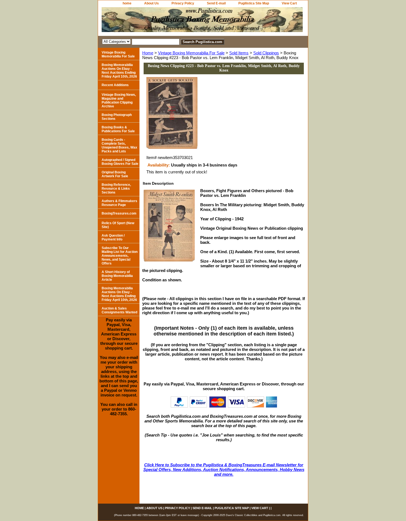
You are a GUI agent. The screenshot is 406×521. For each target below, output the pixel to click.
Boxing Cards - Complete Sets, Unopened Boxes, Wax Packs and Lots (119, 145)
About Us (151, 3)
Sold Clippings (266, 53)
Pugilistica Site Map (253, 3)
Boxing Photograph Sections (117, 117)
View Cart (289, 3)
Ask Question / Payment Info (113, 237)
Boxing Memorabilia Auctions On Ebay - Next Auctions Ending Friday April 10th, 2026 (119, 70)
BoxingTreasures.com (119, 213)
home (127, 3)
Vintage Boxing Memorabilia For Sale (191, 53)
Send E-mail (216, 3)
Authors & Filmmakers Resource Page (119, 203)
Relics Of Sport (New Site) (118, 225)
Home (147, 53)
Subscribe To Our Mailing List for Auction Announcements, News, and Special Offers (120, 255)
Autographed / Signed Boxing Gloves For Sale (120, 162)
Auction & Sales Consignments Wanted (119, 310)
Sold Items (239, 53)
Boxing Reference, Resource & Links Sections (116, 188)
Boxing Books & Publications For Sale (118, 129)
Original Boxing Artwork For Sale (115, 174)
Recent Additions (115, 85)
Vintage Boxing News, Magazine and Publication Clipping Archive (119, 100)
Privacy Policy (183, 3)
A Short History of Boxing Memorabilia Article (117, 276)
